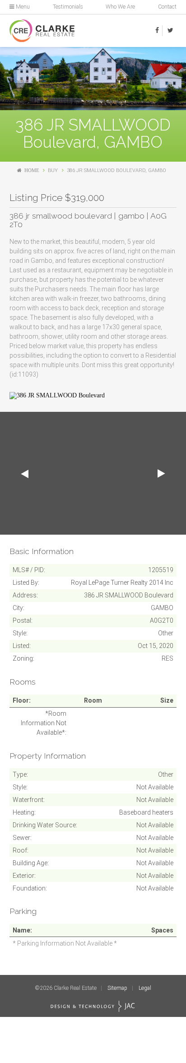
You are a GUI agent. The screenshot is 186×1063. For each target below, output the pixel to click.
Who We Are (120, 7)
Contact (167, 7)
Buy (53, 170)
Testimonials (68, 7)
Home (31, 170)
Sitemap (117, 988)
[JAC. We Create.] (93, 1006)
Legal (145, 988)
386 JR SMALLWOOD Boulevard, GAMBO (116, 170)
